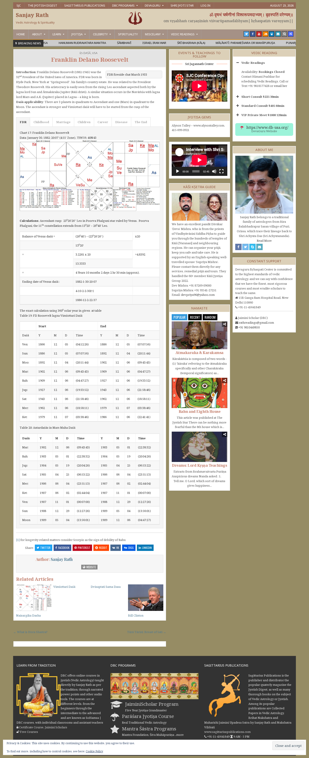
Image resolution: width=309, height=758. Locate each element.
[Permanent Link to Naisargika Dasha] (33, 597)
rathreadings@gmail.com (256, 322)
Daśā (87, 53)
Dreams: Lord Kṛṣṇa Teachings (199, 465)
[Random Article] (290, 34)
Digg (131, 548)
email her (280, 86)
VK (117, 548)
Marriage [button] (63, 122)
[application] (199, 160)
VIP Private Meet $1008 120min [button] (264, 115)
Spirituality (128, 34)
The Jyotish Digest (42, 5)
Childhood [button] (41, 122)
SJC (19, 5)
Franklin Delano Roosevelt (89, 59)
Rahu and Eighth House (200, 411)
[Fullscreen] (221, 171)
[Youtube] (259, 34)
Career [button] (102, 122)
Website (91, 567)
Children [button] (84, 122)
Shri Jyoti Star (182, 5)
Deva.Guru (152, 5)
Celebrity (100, 34)
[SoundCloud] (265, 34)
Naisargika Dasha (28, 615)
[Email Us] (278, 34)
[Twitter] (246, 34)
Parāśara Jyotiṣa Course (148, 716)
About (37, 34)
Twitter (45, 548)
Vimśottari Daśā (64, 587)
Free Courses (29, 732)
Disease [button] (121, 122)
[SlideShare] (271, 34)
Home (21, 34)
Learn (56, 34)
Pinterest (84, 548)
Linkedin (147, 548)
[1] (18, 540)
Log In (205, 5)
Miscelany (153, 34)
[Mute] (214, 171)
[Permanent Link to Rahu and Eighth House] (199, 393)
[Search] (284, 34)
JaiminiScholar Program (151, 704)
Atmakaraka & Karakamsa (199, 352)
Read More (264, 241)
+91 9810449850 (249, 327)
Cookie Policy (94, 751)
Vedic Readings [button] (253, 63)
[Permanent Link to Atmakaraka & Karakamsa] (199, 335)
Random (210, 317)
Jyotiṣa (77, 34)
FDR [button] (23, 122)
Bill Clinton (135, 615)
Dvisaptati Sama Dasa (106, 587)
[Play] (177, 171)
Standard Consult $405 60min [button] (262, 106)
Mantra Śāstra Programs (149, 728)
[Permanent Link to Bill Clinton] (145, 597)
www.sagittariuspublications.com (227, 732)
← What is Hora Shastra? (30, 632)
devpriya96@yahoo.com (198, 295)
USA (94, 53)
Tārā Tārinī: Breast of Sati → (146, 632)
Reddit (103, 548)
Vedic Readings (183, 34)
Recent (195, 317)
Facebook (63, 548)
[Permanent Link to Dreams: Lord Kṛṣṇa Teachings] (199, 447)
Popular (179, 317)
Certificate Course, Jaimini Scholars (43, 727)
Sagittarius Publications (84, 5)
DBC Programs (123, 5)
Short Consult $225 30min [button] (260, 97)
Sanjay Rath (32, 15)
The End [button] (141, 122)
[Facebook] (252, 34)
